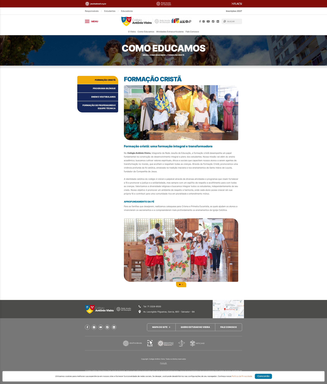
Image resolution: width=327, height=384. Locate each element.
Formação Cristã (105, 80)
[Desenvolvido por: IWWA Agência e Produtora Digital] (163, 363)
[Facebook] (200, 21)
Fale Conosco (192, 31)
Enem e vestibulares (103, 97)
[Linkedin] (218, 21)
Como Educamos (158, 55)
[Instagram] (203, 21)
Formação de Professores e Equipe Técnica (99, 107)
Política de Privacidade (242, 376)
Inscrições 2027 (234, 11)
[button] (179, 284)
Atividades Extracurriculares (170, 31)
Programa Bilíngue (104, 88)
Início (145, 55)
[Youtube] (208, 21)
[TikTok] (213, 21)
